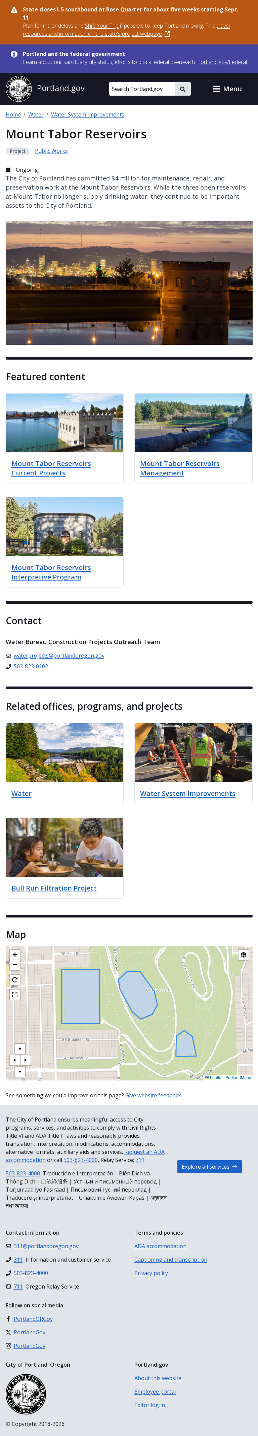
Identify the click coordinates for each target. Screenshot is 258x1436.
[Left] (15, 1060)
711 (139, 1160)
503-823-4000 (80, 1160)
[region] (129, 1013)
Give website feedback (153, 1095)
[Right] (25, 1060)
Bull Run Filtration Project (54, 888)
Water (36, 114)
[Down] (20, 1072)
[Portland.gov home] (45, 88)
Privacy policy (151, 1273)
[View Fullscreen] (15, 995)
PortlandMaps (238, 1077)
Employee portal (155, 1391)
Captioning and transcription (170, 1259)
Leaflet (215, 1077)
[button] (227, 88)
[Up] (20, 1049)
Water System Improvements (87, 114)
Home (13, 114)
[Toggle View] (244, 955)
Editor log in (149, 1405)
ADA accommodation (160, 1246)
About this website (157, 1378)
